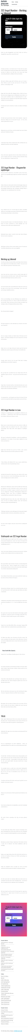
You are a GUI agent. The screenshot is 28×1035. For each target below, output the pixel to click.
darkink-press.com (18, 1031)
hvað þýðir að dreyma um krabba (7, 1012)
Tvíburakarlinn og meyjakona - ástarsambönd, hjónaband (6, 967)
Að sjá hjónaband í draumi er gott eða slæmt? (7, 970)
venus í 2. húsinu (4, 1023)
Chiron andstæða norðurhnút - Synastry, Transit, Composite (6, 955)
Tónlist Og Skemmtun (5, 985)
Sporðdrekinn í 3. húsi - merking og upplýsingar (7, 952)
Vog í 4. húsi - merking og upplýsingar (5, 958)
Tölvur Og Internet (5, 1002)
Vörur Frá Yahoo (4, 976)
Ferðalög (16, 2)
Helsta (13, 2)
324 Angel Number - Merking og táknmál (7, 943)
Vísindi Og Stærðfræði (6, 1000)
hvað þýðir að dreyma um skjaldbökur (7, 1016)
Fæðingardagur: (9, 26)
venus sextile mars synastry (8, 650)
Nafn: (6, 20)
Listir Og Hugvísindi (5, 982)
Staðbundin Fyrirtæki (5, 987)
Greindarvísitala (14, 4)
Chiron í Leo (3, 945)
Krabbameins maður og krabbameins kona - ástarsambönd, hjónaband (6, 948)
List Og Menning (4, 983)
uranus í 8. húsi (4, 1010)
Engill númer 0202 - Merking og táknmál (7, 961)
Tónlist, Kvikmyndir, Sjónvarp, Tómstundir (7, 994)
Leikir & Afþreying (5, 980)
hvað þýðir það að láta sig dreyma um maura (7, 1021)
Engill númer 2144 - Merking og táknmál (7, 964)
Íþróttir (2, 978)
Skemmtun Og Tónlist (5, 996)
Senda (14, 37)
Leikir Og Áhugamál (5, 998)
